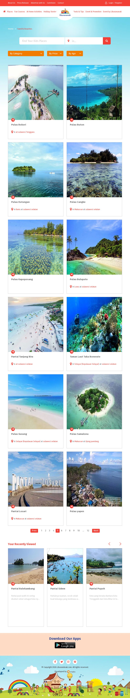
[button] (26, 53)
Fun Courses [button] (19, 12)
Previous (109, 543)
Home (10, 29)
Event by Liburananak (112, 12)
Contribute (51, 3)
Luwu (77, 287)
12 (88, 530)
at (17, 132)
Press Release (23, 3)
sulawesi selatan (30, 209)
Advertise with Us (38, 3)
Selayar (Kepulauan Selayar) (87, 364)
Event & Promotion (93, 12)
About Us (11, 3)
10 (78, 530)
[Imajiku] (71, 671)
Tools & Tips (78, 12)
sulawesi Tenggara (26, 132)
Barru (18, 209)
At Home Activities (34, 12)
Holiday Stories (50, 12)
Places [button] (10, 12)
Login (111, 3)
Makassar (79, 209)
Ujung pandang (92, 441)
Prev (34, 530)
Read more (59, 120)
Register (118, 3)
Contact (61, 3)
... (83, 530)
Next (96, 530)
